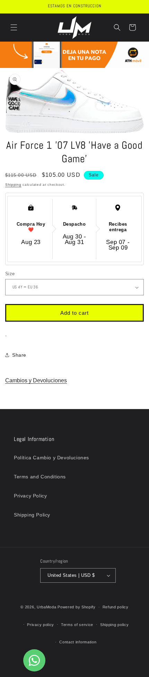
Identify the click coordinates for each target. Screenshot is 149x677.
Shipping (13, 184)
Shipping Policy (32, 515)
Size (10, 273)
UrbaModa (47, 607)
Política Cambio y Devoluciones (51, 457)
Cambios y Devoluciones (36, 380)
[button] (13, 27)
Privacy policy (40, 625)
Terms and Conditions (40, 476)
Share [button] (19, 355)
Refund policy (116, 607)
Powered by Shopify (77, 607)
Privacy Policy (30, 495)
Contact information (77, 642)
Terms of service (77, 625)
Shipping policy (114, 625)
